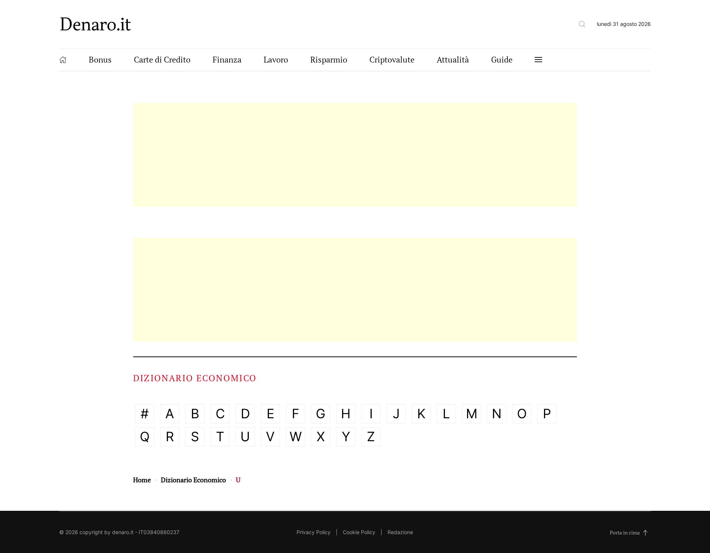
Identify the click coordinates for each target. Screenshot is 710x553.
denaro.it (122, 532)
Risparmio (328, 59)
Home (142, 479)
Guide (502, 59)
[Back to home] (95, 24)
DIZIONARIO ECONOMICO (195, 378)
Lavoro (276, 59)
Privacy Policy (314, 532)
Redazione (400, 532)
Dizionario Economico (193, 479)
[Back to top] (645, 532)
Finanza (227, 59)
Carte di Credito (162, 59)
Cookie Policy (359, 532)
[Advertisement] (355, 155)
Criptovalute (392, 59)
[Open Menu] (538, 59)
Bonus (100, 59)
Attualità (453, 59)
